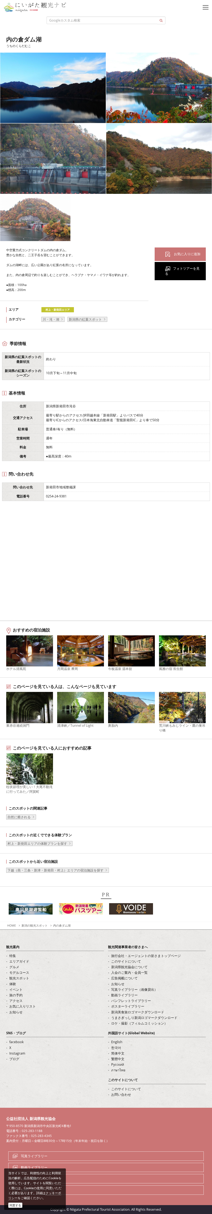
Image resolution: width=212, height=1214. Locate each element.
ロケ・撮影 (29, 1178)
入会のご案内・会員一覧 (129, 972)
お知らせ (16, 1012)
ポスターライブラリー (127, 1006)
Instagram (17, 1053)
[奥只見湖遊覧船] (31, 910)
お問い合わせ (121, 1094)
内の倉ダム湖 (62, 925)
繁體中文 (117, 1059)
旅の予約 (16, 995)
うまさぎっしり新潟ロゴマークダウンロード (144, 1017)
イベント (16, 989)
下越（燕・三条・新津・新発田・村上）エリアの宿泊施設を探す (55, 870)
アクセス (16, 1000)
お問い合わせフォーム (37, 1190)
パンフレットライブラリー (131, 1000)
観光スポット (19, 978)
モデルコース (19, 972)
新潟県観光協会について (129, 967)
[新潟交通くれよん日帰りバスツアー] (81, 910)
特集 (12, 955)
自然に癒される (19, 817)
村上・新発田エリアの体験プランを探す (37, 843)
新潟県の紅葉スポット (85, 319)
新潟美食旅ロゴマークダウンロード (137, 1012)
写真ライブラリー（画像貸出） (134, 989)
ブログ (14, 1059)
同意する (15, 1205)
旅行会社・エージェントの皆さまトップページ (146, 955)
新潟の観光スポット (35, 925)
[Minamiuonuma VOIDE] (131, 910)
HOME (11, 925)
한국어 (116, 1047)
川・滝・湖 (51, 319)
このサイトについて (126, 961)
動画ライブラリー (124, 995)
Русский (117, 1064)
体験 (12, 984)
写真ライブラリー (34, 1156)
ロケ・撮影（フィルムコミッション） (139, 1023)
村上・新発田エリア (58, 309)
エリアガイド (19, 961)
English (116, 1042)
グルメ (14, 967)
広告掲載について (124, 978)
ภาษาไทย (118, 1070)
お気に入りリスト (22, 1006)
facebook (16, 1042)
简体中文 (117, 1053)
